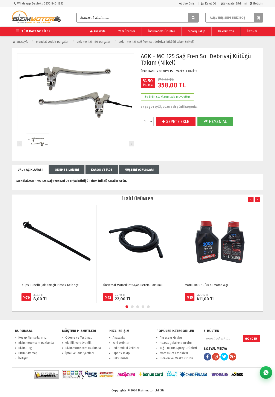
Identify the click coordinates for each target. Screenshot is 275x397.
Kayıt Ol (210, 3)
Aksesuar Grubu (171, 337)
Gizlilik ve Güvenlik (78, 343)
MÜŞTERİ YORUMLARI (139, 170)
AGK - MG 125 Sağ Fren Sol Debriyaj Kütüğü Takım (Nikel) (156, 42)
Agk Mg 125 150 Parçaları (94, 42)
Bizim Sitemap (28, 353)
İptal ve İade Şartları (79, 353)
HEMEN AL (217, 121)
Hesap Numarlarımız (32, 337)
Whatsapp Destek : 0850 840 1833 (40, 3)
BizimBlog (25, 348)
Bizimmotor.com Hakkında (36, 343)
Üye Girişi (188, 3)
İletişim (257, 3)
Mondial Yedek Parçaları (52, 42)
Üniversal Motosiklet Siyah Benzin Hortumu (132, 285)
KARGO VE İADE (101, 170)
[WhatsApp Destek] (266, 372)
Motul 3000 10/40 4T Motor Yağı (206, 285)
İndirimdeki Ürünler (161, 31)
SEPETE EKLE (177, 121)
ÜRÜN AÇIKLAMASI (30, 170)
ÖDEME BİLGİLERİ (67, 170)
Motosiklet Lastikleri (174, 353)
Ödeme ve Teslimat (78, 337)
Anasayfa (99, 31)
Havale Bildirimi (236, 3)
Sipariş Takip (196, 31)
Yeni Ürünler (126, 31)
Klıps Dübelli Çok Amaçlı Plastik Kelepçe (50, 285)
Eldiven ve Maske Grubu (176, 358)
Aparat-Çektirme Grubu (176, 343)
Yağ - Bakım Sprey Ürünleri (178, 348)
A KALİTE (191, 71)
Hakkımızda (226, 31)
